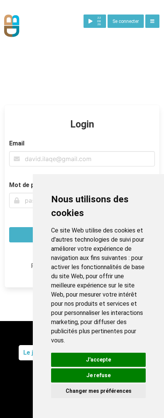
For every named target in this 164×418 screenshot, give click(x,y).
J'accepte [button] (98, 360)
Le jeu (31, 352)
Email (16, 143)
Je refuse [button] (98, 375)
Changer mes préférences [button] (99, 391)
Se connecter (126, 21)
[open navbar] (152, 21)
